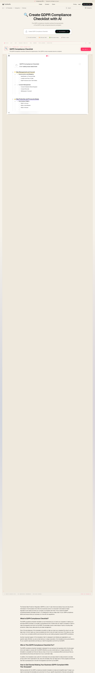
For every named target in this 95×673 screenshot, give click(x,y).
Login (79, 4)
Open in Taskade (85, 594)
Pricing (75, 4)
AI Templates (9, 8)
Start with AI (85, 49)
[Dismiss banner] (93, 1)
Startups (24, 8)
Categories (17, 8)
